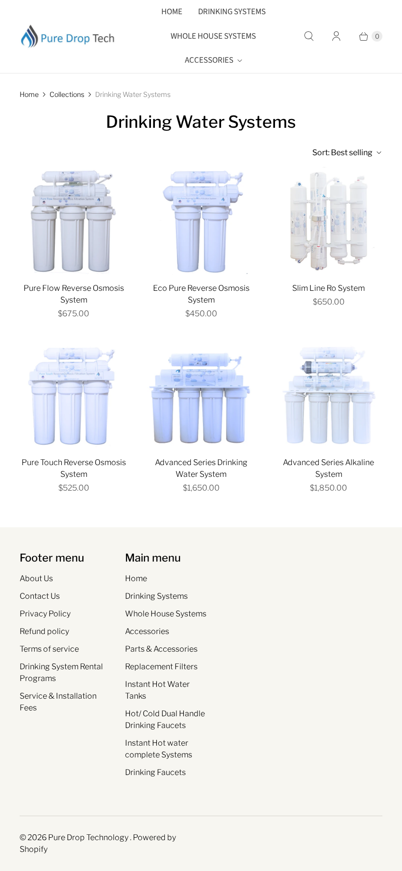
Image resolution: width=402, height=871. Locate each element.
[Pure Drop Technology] (69, 36)
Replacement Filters (161, 666)
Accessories (209, 60)
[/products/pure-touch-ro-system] (73, 395)
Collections (67, 94)
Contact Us (40, 596)
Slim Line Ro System (328, 288)
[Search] (309, 36)
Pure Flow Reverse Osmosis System (74, 294)
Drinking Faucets (155, 772)
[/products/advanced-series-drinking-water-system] (201, 395)
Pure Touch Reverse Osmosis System (74, 468)
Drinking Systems (232, 12)
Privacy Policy (45, 613)
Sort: (342, 152)
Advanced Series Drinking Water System (201, 468)
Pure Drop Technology (89, 837)
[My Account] (336, 36)
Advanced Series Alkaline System (328, 468)
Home (171, 12)
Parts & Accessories (161, 649)
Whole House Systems (213, 36)
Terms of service (49, 649)
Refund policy (44, 631)
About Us (36, 578)
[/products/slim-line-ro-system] (328, 221)
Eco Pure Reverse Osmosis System (201, 294)
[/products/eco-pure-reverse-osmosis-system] (201, 221)
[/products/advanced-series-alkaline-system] (328, 395)
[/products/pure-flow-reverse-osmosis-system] (73, 221)
